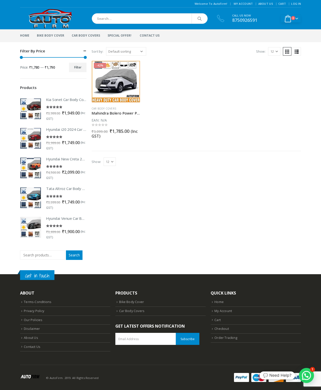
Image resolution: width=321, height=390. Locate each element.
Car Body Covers (86, 35)
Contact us (149, 35)
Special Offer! (119, 35)
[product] (30, 108)
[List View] (296, 51)
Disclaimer (32, 329)
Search (74, 255)
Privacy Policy (34, 311)
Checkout (221, 329)
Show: (261, 51)
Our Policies (33, 320)
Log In (296, 4)
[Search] (199, 19)
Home (24, 35)
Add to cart (131, 69)
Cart (282, 4)
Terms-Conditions (37, 302)
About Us (265, 4)
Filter (78, 67)
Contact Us (32, 347)
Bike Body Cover (50, 35)
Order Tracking (225, 338)
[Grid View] (287, 51)
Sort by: (98, 51)
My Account (243, 4)
